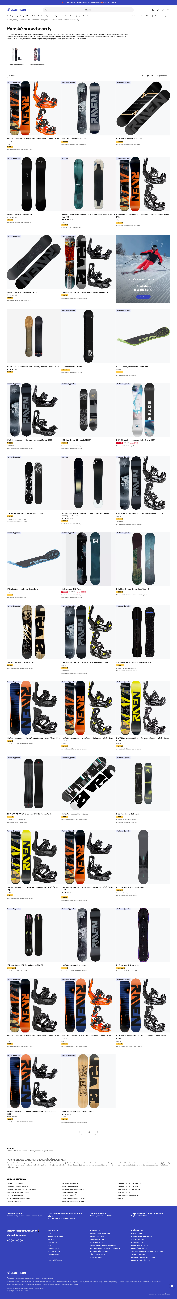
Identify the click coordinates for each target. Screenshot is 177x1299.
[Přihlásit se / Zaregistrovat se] (163, 9)
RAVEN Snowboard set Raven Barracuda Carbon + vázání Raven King (33, 888)
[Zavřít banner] (168, 2)
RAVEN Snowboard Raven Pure (19, 214)
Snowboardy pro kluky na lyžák (128, 1189)
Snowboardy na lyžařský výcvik (18, 1192)
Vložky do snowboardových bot (73, 1189)
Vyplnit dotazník (143, 297)
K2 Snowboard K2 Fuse (71, 589)
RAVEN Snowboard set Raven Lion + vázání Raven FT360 (139, 513)
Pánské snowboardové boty (127, 1186)
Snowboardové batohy (70, 1186)
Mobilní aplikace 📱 (146, 16)
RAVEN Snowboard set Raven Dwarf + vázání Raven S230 (84, 292)
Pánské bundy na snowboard (17, 1186)
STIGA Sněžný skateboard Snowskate (132, 367)
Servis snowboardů (69, 1195)
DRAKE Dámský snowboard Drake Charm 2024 (135, 440)
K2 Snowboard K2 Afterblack (73, 367)
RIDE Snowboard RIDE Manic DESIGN (76, 440)
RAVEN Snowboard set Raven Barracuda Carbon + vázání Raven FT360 (33, 140)
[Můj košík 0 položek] (168, 9)
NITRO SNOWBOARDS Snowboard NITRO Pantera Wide (29, 814)
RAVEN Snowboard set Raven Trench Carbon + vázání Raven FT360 (86, 1037)
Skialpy (120, 1198)
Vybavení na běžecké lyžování (73, 1201)
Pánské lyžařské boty (14, 1201)
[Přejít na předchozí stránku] (81, 1132)
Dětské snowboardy (37, 65)
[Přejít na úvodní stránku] (16, 9)
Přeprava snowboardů (15, 1195)
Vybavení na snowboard (15, 1183)
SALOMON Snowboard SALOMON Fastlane (133, 662)
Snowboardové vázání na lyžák (73, 1198)
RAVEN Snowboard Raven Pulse (129, 139)
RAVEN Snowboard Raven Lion (73, 139)
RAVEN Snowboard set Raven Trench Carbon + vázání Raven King (33, 738)
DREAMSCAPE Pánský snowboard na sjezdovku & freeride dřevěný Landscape (85, 514)
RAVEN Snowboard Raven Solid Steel (22, 292)
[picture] (34, 108)
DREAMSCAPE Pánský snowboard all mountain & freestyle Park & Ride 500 (88, 215)
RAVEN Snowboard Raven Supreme (76, 814)
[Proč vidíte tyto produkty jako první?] (143, 76)
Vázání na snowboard (70, 1183)
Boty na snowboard (124, 1192)
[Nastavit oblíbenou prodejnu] (153, 9)
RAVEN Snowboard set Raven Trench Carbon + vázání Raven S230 (31, 1113)
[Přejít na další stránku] (95, 1132)
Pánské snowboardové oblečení (129, 1183)
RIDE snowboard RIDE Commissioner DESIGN (25, 965)
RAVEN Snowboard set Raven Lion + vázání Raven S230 (29, 440)
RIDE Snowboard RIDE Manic (128, 814)
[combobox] (163, 76)
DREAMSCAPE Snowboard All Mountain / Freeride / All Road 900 (33, 367)
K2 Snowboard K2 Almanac (127, 965)
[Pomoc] (158, 9)
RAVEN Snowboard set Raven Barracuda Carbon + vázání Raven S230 (87, 888)
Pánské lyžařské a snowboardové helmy (21, 1189)
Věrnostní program (162, 16)
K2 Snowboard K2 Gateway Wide (130, 887)
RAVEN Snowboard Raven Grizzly (20, 662)
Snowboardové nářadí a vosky (128, 1195)
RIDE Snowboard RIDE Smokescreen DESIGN (25, 513)
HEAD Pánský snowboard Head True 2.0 (132, 589)
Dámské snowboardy (16, 65)
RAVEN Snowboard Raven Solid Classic (77, 1112)
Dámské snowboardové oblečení (19, 1198)
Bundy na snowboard (69, 1192)
